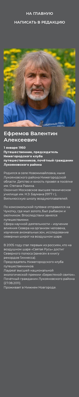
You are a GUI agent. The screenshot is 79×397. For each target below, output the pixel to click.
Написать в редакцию (39, 22)
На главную (39, 13)
